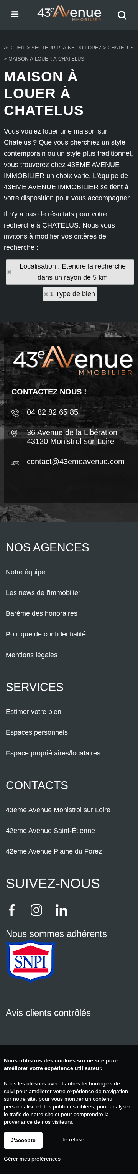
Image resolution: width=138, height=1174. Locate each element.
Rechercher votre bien (124, 20)
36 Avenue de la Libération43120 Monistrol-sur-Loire (72, 436)
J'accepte (23, 1140)
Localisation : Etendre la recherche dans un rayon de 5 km (73, 271)
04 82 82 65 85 (52, 412)
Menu (14, 13)
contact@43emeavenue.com (76, 461)
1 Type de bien (72, 294)
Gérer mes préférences (32, 1159)
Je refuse (73, 1139)
